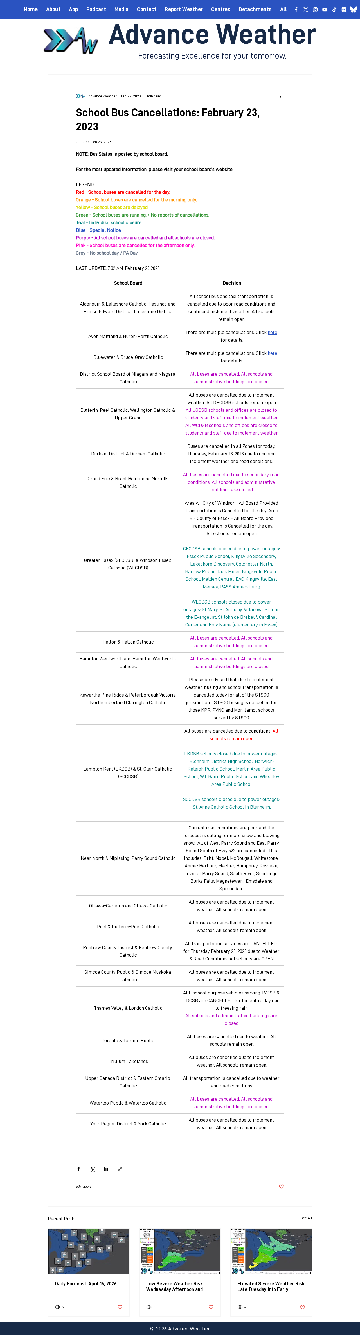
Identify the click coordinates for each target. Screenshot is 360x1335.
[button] (221, 9)
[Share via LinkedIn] (106, 1169)
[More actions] (280, 96)
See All (306, 1218)
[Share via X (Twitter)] (92, 1169)
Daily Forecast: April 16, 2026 (85, 1283)
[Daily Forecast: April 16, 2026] (88, 1251)
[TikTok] (334, 9)
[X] (306, 9)
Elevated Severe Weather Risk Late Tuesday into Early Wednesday (271, 1286)
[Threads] (344, 9)
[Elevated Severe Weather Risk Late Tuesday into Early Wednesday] (271, 1251)
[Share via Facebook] (78, 1169)
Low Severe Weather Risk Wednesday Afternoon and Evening (174, 1286)
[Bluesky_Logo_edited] (353, 9)
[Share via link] (120, 1169)
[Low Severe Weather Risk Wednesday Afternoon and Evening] (180, 1251)
